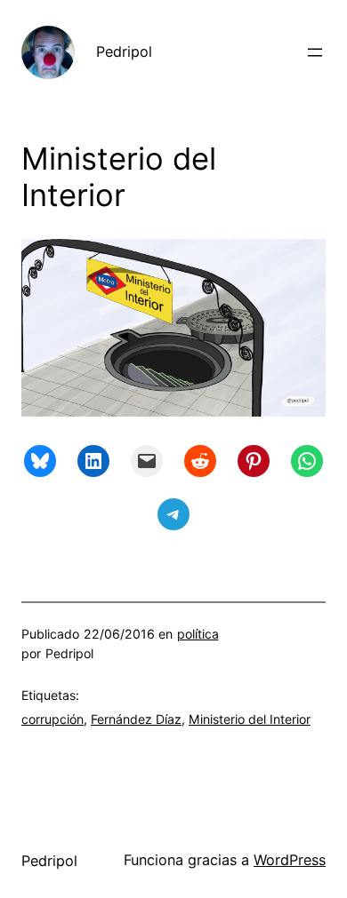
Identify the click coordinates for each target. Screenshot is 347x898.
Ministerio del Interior (250, 719)
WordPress (290, 860)
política (198, 633)
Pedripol (124, 51)
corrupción (52, 719)
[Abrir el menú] (315, 52)
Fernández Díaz (136, 719)
